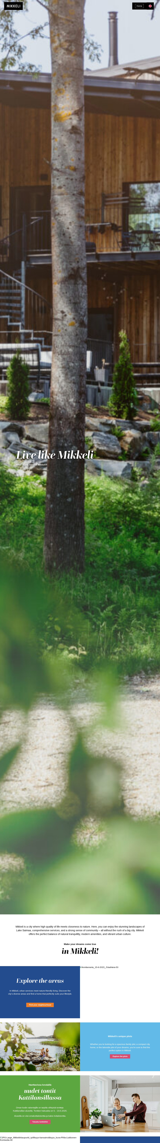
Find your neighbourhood (40, 1005)
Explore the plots (120, 1056)
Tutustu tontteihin (40, 1122)
